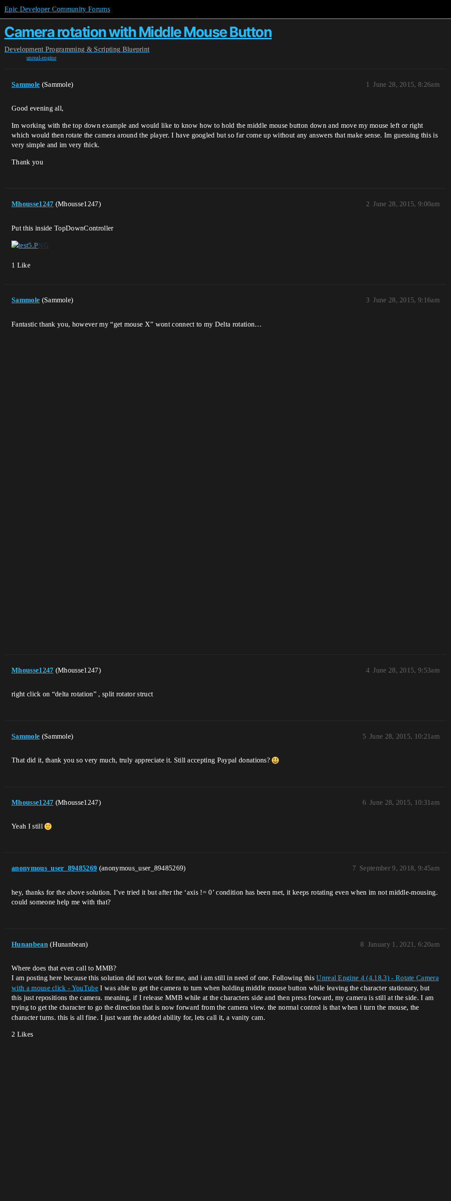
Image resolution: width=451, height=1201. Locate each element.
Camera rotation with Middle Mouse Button (138, 32)
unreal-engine (41, 58)
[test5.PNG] (30, 245)
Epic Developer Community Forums (57, 9)
